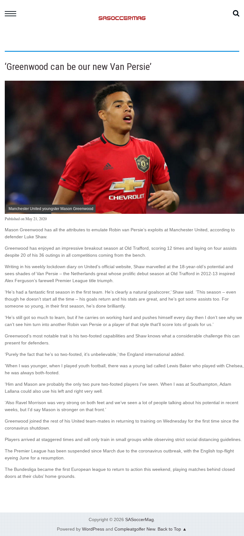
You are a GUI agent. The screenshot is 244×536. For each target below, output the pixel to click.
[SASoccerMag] (121, 43)
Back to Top (169, 529)
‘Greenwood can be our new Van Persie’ (78, 66)
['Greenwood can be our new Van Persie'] (124, 212)
